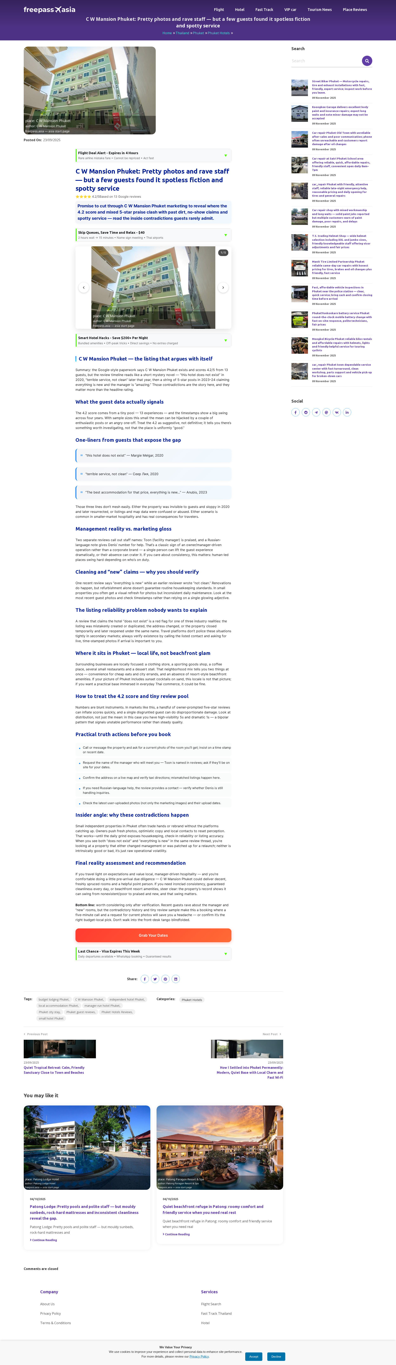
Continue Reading (44, 1240)
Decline (276, 1356)
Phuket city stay (49, 1012)
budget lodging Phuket (54, 999)
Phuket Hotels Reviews (116, 1012)
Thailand (182, 33)
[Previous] (84, 287)
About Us (47, 1304)
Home (167, 33)
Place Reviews (355, 9)
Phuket (198, 33)
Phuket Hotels (219, 33)
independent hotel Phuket (127, 999)
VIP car (290, 9)
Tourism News (320, 9)
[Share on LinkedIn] (176, 979)
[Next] (223, 287)
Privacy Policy (50, 1313)
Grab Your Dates (153, 935)
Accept (253, 1356)
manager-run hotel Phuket (102, 1006)
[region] (153, 287)
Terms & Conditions (55, 1323)
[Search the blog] (367, 61)
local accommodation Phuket (58, 1006)
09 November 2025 (324, 98)
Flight (219, 9)
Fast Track (264, 9)
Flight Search (211, 1304)
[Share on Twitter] (155, 979)
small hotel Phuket (51, 1018)
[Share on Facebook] (145, 979)
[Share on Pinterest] (165, 979)
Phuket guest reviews (80, 1012)
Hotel (239, 9)
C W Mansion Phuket (89, 999)
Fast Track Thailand (216, 1313)
